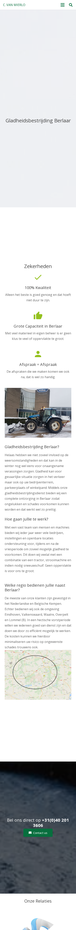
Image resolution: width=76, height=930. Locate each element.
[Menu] (62, 5)
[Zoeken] (71, 5)
